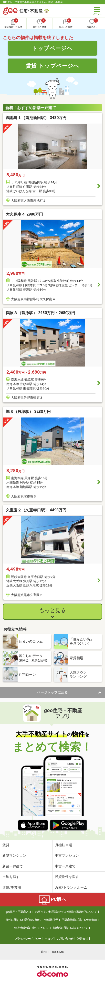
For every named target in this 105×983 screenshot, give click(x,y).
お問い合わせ (65, 938)
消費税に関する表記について (70, 928)
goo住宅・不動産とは (18, 911)
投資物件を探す (67, 877)
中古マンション (67, 855)
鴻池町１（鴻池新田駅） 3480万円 (36, 117)
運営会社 (82, 938)
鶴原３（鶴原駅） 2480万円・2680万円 (40, 312)
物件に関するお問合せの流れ (23, 920)
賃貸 (5, 845)
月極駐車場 (63, 845)
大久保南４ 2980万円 (24, 214)
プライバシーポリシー (27, 938)
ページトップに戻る (52, 692)
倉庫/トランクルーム (71, 887)
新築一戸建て (12, 866)
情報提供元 (51, 920)
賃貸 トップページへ (52, 65)
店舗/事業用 (11, 887)
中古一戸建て (65, 866)
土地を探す (11, 877)
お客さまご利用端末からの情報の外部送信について (66, 911)
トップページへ (52, 48)
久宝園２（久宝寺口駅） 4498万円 (36, 510)
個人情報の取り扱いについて (31, 928)
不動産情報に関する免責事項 (79, 920)
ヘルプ (49, 938)
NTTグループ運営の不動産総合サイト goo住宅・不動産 (33, 2)
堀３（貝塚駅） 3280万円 (28, 411)
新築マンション (14, 855)
